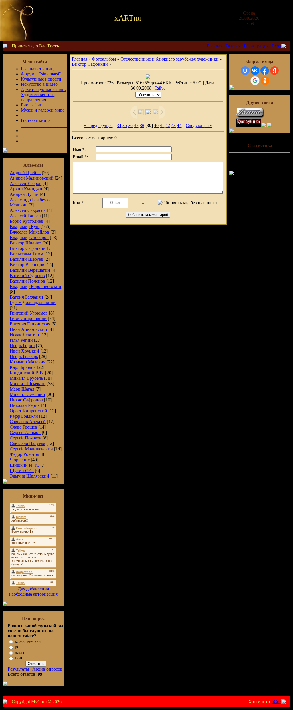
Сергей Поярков (25, 437)
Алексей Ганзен (25, 215)
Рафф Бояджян (24, 416)
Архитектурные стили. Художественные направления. (43, 94)
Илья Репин (21, 340)
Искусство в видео (39, 84)
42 (167, 125)
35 (124, 125)
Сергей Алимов (25, 432)
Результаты (18, 669)
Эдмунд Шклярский (29, 476)
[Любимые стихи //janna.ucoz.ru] (250, 116)
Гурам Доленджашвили (33, 302)
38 (142, 125)
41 (162, 125)
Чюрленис (20, 459)
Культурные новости (41, 79)
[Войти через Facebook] (264, 70)
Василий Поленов (27, 281)
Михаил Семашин (27, 394)
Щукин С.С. (22, 470)
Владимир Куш (24, 226)
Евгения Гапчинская (30, 323)
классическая (28, 641)
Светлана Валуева (27, 443)
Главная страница (38, 68)
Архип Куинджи (26, 188)
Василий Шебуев (26, 259)
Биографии (32, 104)
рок (18, 647)
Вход (276, 45)
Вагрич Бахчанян (26, 297)
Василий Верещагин (30, 270)
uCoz (276, 701)
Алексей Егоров (25, 183)
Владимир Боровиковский (35, 286)
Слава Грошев (23, 427)
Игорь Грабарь (24, 356)
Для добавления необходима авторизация (33, 591)
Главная (214, 45)
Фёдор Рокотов (24, 454)
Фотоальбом (104, 59)
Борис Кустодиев (26, 221)
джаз (19, 652)
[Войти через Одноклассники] (265, 80)
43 (173, 125)
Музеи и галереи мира (42, 110)
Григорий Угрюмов (29, 313)
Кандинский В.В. (27, 372)
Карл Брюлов (23, 367)
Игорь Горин (22, 345)
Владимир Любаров (29, 237)
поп (18, 657)
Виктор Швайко (25, 242)
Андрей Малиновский (32, 178)
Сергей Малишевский (31, 448)
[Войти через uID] (245, 70)
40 (156, 125)
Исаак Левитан (24, 334)
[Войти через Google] (255, 80)
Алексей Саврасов (28, 210)
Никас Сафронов (26, 399)
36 (130, 125)
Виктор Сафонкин (28, 248)
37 (136, 125)
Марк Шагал (22, 389)
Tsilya (160, 87)
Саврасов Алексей (28, 421)
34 (119, 125)
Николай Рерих (25, 405)
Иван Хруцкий (24, 351)
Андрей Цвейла (25, 172)
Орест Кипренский (28, 410)
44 (179, 125)
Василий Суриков (27, 275)
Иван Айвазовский (28, 329)
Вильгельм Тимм (26, 253)
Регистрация (256, 45)
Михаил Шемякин (27, 383)
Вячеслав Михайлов (29, 232)
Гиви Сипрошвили (28, 318)
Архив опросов (47, 669)
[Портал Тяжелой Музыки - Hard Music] (248, 125)
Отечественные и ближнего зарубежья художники (169, 59)
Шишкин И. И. (24, 465)
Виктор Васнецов (27, 264)
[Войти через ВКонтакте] (255, 70)
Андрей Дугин (24, 194)
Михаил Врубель (26, 378)
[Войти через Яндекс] (274, 70)
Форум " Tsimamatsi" (41, 73)
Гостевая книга (35, 120)
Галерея (233, 45)
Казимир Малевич (27, 361)
